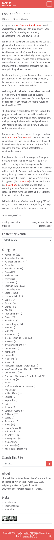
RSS (6, 403)
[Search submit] (49, 463)
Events (8, 306)
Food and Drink (12, 313)
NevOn (7, 3)
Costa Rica (10, 293)
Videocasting (11, 431)
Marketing (9, 358)
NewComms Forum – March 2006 (20, 365)
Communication (12, 286)
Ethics (7, 299)
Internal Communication (16, 338)
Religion (8, 397)
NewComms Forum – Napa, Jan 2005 (21, 369)
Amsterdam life (12, 258)
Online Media (11, 372)
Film (6, 310)
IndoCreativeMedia (30, 536)
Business (9, 275)
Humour (8, 327)
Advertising (10, 254)
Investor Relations (13, 345)
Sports (8, 417)
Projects (9, 390)
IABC (7, 331)
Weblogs (9, 442)
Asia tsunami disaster (15, 261)
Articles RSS (10, 502)
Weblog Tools (11, 438)
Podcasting (10, 379)
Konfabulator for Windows (28, 25)
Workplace (10, 445)
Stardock (27, 137)
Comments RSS (12, 506)
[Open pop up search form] (50, 536)
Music (7, 362)
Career (8, 279)
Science (8, 407)
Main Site (9, 509)
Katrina (8, 351)
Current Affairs (12, 296)
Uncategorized (12, 428)
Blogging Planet (12, 268)
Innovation (10, 334)
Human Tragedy (12, 324)
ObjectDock (11, 185)
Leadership (10, 355)
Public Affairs (11, 393)
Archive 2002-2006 (31, 533)
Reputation (10, 400)
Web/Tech (9, 435)
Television (9, 421)
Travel (8, 424)
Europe (8, 303)
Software (9, 414)
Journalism (10, 348)
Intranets (9, 341)
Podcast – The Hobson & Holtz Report (23, 376)
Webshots (24, 181)
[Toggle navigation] (49, 4)
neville (25, 19)
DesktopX (12, 137)
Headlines (9, 320)
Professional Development (17, 386)
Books (8, 272)
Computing (10, 289)
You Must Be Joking (14, 449)
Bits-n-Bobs (10, 265)
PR (6, 383)
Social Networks (12, 410)
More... (39, 488)
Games (8, 317)
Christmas (9, 282)
